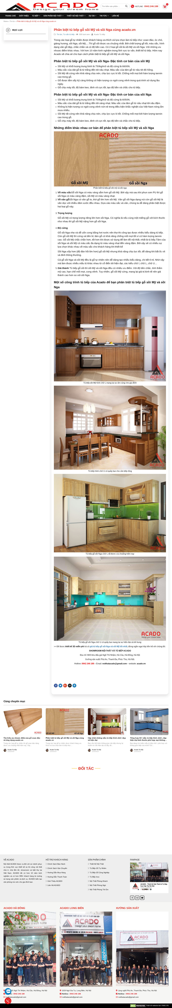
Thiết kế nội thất (97, 864)
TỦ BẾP (35, 16)
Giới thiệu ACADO (54, 881)
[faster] (86, 843)
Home (6, 21)
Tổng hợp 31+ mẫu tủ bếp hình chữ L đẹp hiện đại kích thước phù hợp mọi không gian (148, 739)
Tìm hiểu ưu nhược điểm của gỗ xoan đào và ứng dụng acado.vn (22, 739)
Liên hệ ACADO (53, 885)
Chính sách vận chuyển (57, 868)
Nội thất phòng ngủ (98, 885)
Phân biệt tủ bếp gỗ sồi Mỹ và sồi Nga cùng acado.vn (65, 739)
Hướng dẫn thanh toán (57, 877)
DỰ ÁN (92, 16)
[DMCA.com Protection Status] (138, 1006)
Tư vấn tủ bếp (68, 34)
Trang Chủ (10, 16)
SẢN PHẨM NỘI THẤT (52, 16)
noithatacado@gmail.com (16, 997)
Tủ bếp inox (94, 877)
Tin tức (103, 16)
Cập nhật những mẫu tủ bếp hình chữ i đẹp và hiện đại (107, 739)
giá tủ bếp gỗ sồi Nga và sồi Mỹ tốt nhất (108, 646)
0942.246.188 (151, 6)
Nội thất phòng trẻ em (99, 890)
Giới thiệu (24, 16)
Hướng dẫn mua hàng (56, 873)
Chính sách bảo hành (56, 864)
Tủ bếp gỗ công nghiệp (99, 873)
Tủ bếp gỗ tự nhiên (98, 868)
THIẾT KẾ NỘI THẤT (75, 16)
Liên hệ (115, 16)
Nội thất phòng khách (99, 881)
